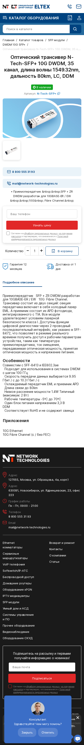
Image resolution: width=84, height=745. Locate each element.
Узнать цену (42, 225)
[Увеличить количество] (41, 251)
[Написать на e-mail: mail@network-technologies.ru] (78, 6)
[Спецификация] (70, 18)
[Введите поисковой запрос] (75, 29)
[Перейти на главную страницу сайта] (26, 6)
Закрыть (27, 732)
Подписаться (42, 678)
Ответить (48, 732)
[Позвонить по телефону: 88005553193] (70, 6)
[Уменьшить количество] (27, 251)
